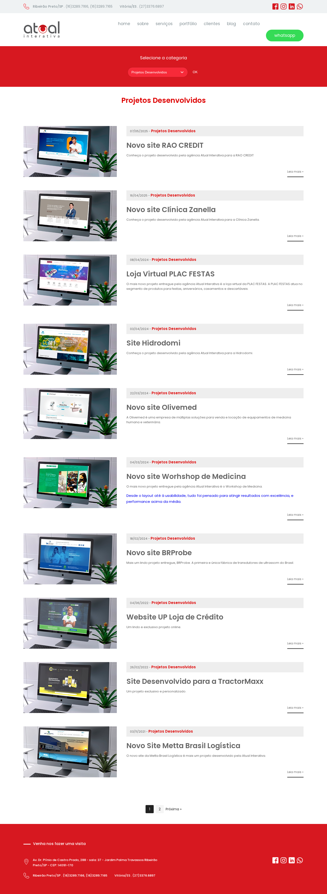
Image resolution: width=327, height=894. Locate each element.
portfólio (188, 24)
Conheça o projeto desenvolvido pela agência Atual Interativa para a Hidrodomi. (189, 353)
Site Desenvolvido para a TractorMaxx (194, 681)
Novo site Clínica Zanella (171, 209)
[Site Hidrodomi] (70, 373)
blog (231, 24)
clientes (212, 24)
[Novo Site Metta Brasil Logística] (70, 776)
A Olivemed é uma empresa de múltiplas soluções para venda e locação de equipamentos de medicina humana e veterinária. (208, 419)
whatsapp (284, 35)
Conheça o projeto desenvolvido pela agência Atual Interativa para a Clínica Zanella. (193, 219)
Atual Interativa (41, 29)
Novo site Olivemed (161, 407)
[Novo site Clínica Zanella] (70, 239)
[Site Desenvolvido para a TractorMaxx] (70, 711)
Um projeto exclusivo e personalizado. (156, 691)
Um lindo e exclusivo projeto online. (153, 627)
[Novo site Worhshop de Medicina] (70, 506)
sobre (143, 24)
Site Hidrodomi (153, 343)
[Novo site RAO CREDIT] (70, 175)
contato (251, 24)
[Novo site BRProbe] (70, 583)
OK (195, 72)
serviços (164, 24)
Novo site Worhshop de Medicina (186, 476)
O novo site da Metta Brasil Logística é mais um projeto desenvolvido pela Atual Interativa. (196, 755)
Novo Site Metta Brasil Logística (183, 745)
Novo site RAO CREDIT (164, 145)
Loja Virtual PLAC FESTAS (170, 274)
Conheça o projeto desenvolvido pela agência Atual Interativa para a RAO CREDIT (190, 155)
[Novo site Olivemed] (70, 437)
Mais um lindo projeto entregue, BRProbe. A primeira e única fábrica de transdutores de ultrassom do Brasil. (210, 562)
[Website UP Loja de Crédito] (70, 647)
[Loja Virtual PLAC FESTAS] (70, 304)
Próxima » (173, 809)
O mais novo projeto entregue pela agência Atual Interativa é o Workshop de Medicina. (194, 486)
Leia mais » (295, 172)
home (124, 24)
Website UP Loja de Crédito (174, 617)
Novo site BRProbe (159, 552)
